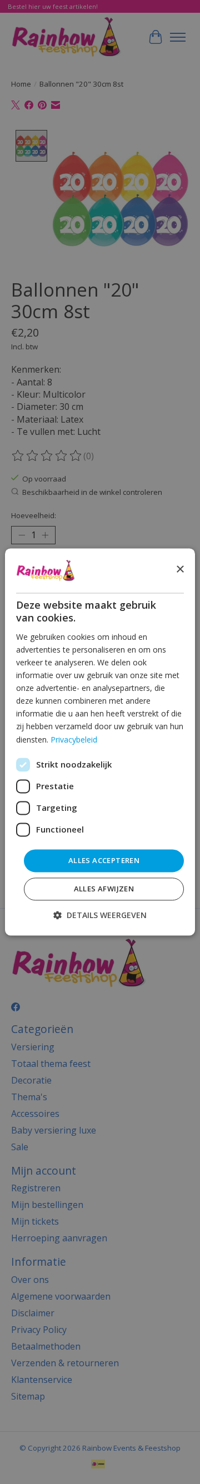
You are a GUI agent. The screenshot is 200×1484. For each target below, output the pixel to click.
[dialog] (100, 741)
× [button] (180, 570)
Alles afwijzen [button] (104, 889)
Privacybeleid (74, 739)
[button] (100, 915)
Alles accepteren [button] (103, 860)
